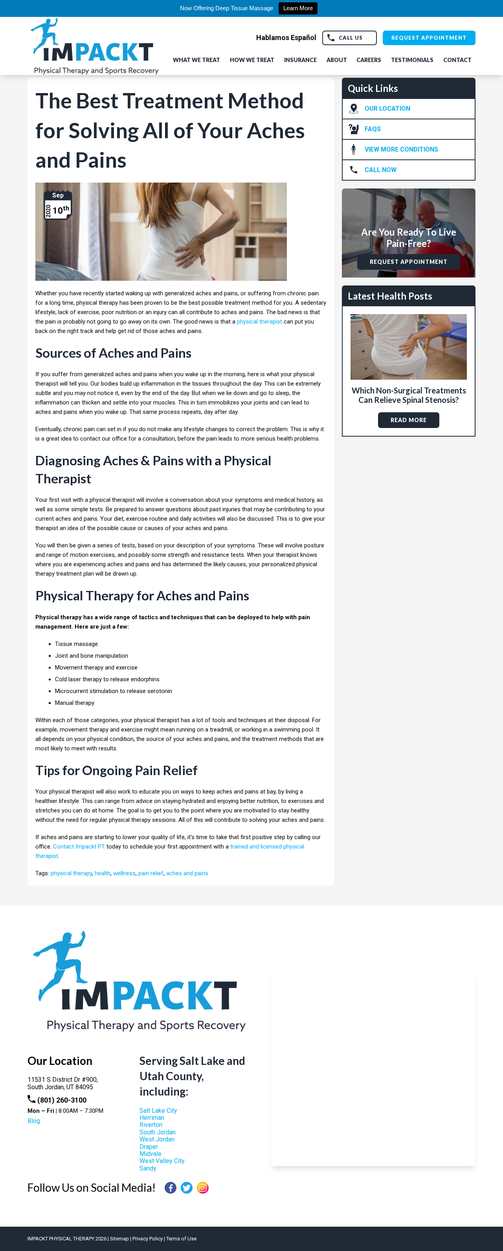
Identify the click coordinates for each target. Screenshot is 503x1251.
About (337, 60)
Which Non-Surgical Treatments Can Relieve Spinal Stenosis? (409, 395)
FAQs (373, 129)
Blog (34, 1121)
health (102, 873)
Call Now (381, 170)
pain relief (150, 873)
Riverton (151, 1124)
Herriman (152, 1117)
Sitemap (119, 1239)
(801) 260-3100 (61, 1100)
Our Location (387, 108)
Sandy (148, 1168)
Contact (457, 60)
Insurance (300, 60)
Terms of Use (181, 1239)
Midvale (151, 1154)
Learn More (298, 8)
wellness (124, 873)
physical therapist (259, 321)
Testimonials (412, 60)
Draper (149, 1146)
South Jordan (158, 1132)
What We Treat (196, 60)
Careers (368, 60)
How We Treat (252, 60)
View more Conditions (401, 149)
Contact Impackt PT (79, 846)
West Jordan (157, 1139)
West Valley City (162, 1161)
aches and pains (187, 873)
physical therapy (71, 873)
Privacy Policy (147, 1239)
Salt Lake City (158, 1110)
